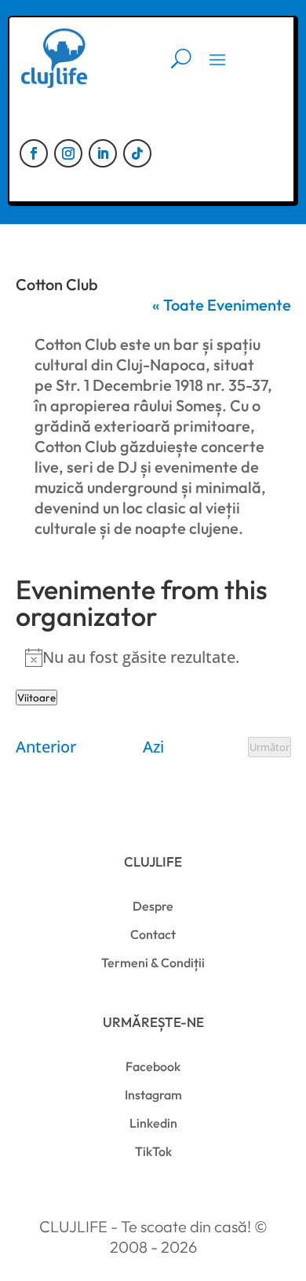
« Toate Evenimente (221, 305)
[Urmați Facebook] (34, 153)
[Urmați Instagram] (68, 153)
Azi (153, 747)
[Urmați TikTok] (137, 153)
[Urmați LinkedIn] (103, 153)
